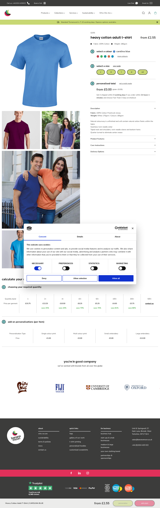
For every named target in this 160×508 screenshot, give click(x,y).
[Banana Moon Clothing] (7, 13)
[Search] (143, 13)
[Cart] (155, 13)
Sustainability (43, 438)
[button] (133, 3)
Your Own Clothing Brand (110, 451)
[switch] (66, 268)
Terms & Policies (44, 442)
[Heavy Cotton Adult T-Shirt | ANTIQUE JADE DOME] (105, 57)
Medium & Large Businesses (107, 446)
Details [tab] (80, 237)
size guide (117, 66)
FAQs (71, 433)
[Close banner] (133, 228)
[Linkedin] (79, 473)
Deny (44, 278)
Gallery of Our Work (77, 438)
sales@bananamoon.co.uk (142, 439)
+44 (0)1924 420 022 (140, 445)
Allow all (116, 278)
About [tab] (117, 237)
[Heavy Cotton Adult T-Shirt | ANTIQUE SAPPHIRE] (112, 57)
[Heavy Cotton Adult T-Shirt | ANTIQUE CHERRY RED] (97, 57)
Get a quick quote (125, 83)
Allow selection (80, 278)
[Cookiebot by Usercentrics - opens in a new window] (117, 228)
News (40, 446)
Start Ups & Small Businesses (107, 439)
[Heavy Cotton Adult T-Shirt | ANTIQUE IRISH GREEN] (101, 57)
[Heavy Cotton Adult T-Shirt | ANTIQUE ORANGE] (109, 57)
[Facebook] (71, 473)
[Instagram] (87, 473)
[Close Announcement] (157, 22)
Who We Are (43, 433)
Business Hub (106, 433)
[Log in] (149, 13)
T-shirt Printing (75, 442)
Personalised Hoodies (78, 446)
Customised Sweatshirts (79, 450)
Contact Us (42, 450)
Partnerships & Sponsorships (106, 456)
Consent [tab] (42, 237)
